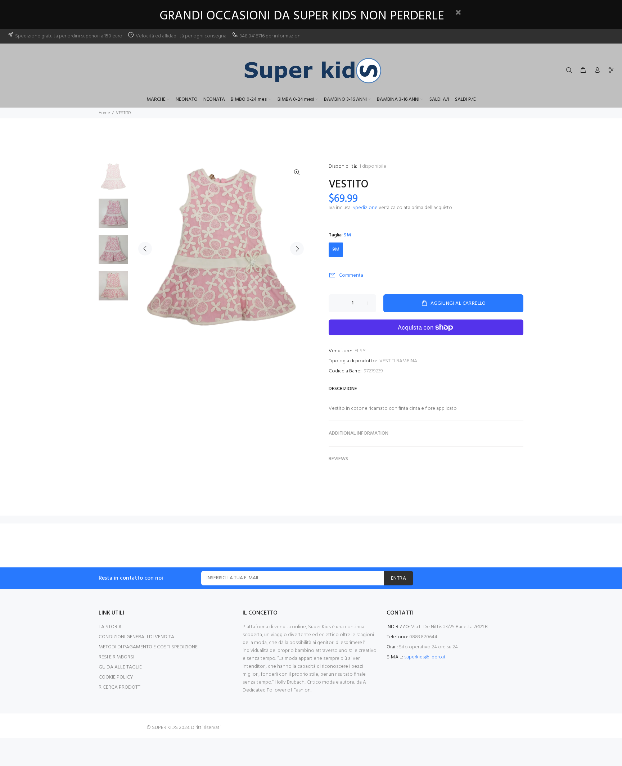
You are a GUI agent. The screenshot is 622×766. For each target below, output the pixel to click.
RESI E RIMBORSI (116, 657)
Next (297, 248)
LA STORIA (110, 627)
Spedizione (365, 208)
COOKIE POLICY (116, 677)
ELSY (360, 351)
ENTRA (398, 578)
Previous (145, 248)
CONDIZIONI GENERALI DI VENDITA (136, 637)
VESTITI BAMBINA (398, 361)
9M (336, 249)
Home (104, 113)
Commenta (351, 275)
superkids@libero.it (425, 657)
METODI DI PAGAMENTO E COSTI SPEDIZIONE (148, 647)
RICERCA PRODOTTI (120, 687)
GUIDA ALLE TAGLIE (120, 667)
